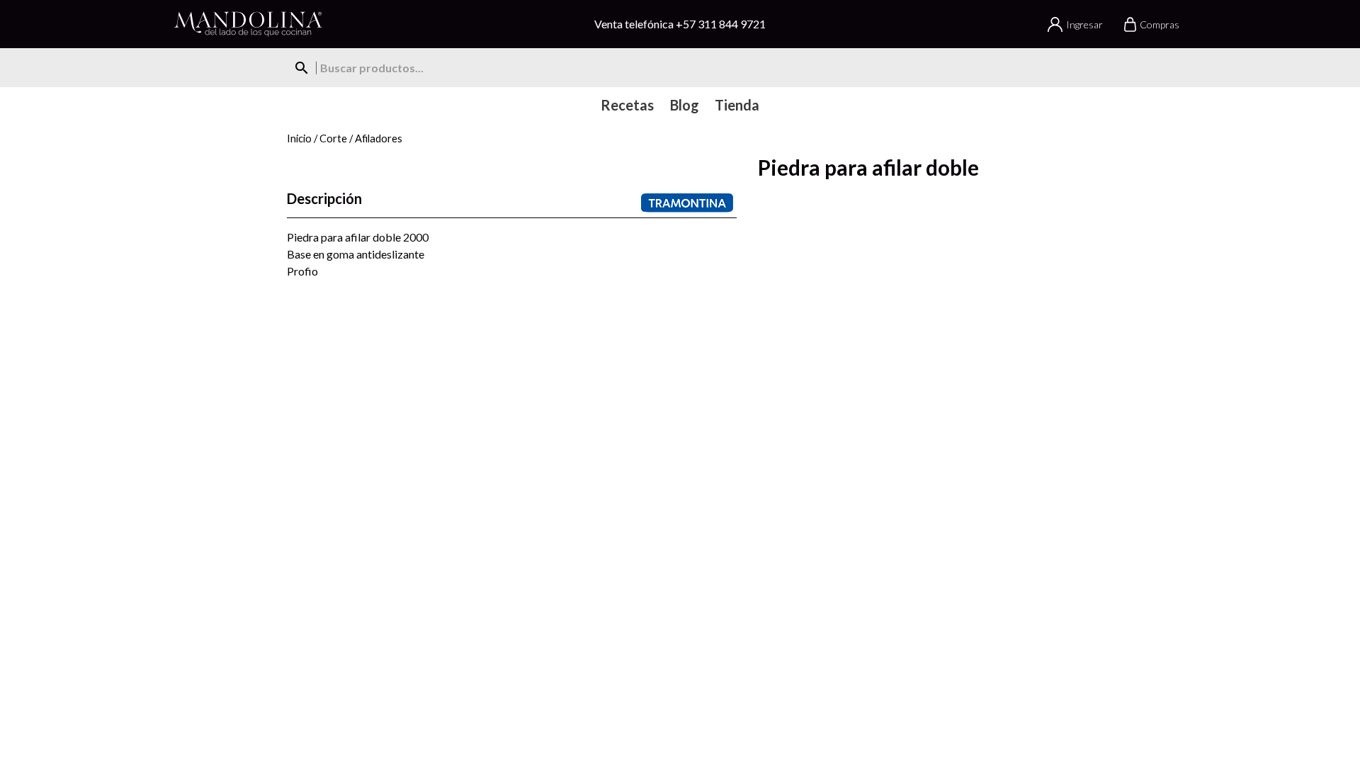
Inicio (299, 138)
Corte (333, 138)
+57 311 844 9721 (721, 23)
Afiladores (378, 138)
